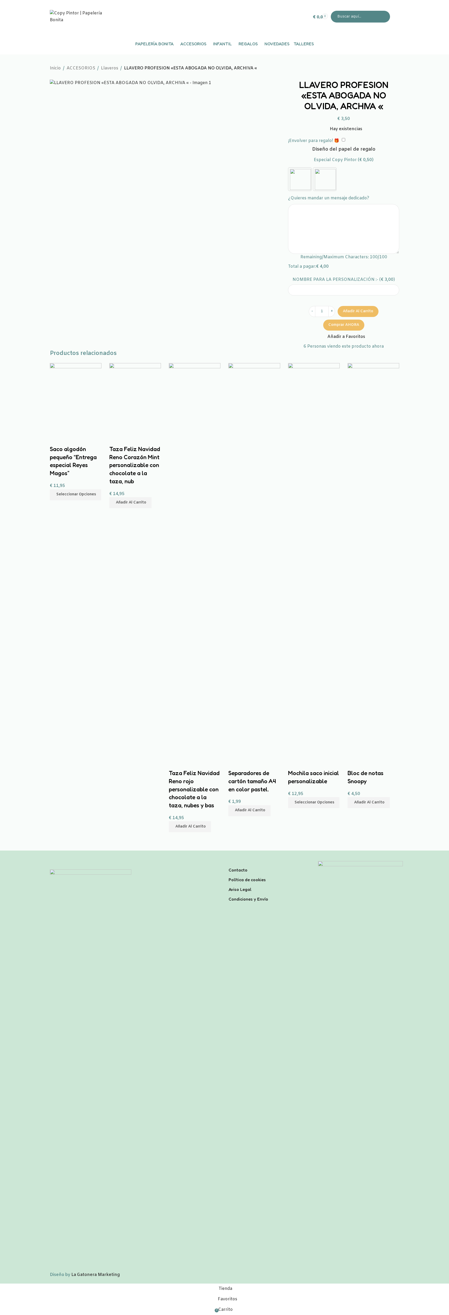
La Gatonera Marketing (95, 1275)
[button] (369, 802)
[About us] (269, 863)
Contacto (238, 870)
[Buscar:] (360, 17)
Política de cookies (247, 879)
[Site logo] (82, 16)
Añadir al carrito (358, 311)
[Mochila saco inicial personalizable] (314, 559)
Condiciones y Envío (248, 899)
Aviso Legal (240, 889)
